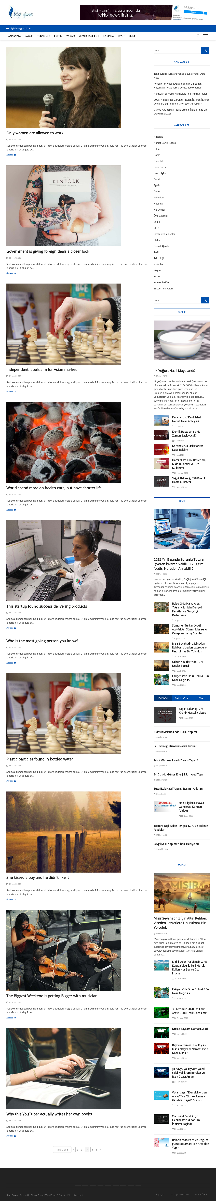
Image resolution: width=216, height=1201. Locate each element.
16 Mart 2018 (14, 139)
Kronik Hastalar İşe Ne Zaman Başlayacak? (186, 433)
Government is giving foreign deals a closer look (47, 251)
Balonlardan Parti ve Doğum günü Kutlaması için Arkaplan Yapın (190, 1143)
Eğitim (58, 35)
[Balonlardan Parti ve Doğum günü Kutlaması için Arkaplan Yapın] (161, 1142)
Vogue (157, 270)
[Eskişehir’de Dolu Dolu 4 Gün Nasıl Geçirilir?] (161, 679)
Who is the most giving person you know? (42, 640)
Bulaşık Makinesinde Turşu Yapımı (175, 732)
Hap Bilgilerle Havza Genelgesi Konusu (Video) (191, 806)
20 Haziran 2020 (181, 473)
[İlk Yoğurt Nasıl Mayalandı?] (182, 340)
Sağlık (29, 35)
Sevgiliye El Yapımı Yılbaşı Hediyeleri (176, 844)
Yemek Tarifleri (89, 35)
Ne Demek (159, 209)
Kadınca (108, 35)
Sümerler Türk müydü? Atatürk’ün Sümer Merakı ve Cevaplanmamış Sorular (189, 629)
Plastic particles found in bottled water (39, 758)
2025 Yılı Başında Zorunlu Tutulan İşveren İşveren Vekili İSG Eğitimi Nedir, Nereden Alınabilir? (179, 564)
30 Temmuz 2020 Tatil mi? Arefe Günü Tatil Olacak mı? (189, 1011)
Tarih (156, 252)
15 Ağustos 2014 (162, 765)
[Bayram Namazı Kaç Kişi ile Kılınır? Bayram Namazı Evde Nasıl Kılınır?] (161, 1048)
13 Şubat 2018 (180, 1153)
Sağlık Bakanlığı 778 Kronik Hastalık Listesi (189, 480)
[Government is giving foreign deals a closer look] (77, 205)
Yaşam (70, 35)
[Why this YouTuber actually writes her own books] (77, 1068)
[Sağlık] (85, 1185)
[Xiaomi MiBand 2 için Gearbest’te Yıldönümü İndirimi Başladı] (161, 1119)
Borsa (157, 154)
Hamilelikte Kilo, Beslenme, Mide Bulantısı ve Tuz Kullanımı (189, 464)
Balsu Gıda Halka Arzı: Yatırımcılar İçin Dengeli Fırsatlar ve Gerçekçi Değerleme (187, 609)
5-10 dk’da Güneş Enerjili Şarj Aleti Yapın (179, 774)
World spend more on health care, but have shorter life (54, 487)
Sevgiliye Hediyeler (164, 233)
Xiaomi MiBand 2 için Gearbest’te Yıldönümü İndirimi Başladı (186, 1120)
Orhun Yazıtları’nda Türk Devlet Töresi (187, 664)
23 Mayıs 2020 (180, 1034)
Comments (181, 697)
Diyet (121, 35)
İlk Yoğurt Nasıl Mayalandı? (175, 370)
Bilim (132, 35)
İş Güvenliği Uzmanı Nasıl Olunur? (175, 746)
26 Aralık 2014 (161, 849)
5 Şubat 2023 (161, 376)
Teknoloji (43, 35)
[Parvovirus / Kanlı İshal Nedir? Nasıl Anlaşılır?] (161, 420)
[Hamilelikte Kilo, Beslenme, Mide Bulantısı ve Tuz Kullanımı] (161, 463)
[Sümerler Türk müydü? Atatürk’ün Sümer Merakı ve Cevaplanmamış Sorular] (161, 629)
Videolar (158, 264)
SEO (156, 227)
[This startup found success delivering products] (77, 560)
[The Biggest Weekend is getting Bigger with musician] (77, 950)
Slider (157, 239)
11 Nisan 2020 (180, 1105)
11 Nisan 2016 (187, 816)
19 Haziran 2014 (162, 835)
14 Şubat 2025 (180, 620)
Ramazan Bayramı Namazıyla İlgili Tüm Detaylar (180, 93)
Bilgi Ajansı (160, 1194)
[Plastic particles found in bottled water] (77, 713)
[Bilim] (138, 1185)
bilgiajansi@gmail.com (20, 28)
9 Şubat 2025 (179, 638)
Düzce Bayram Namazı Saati (190, 1029)
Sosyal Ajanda (161, 246)
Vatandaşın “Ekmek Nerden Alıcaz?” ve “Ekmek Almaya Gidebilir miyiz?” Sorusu (189, 1096)
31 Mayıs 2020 (180, 487)
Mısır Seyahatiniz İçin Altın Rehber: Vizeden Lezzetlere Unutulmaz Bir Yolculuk (189, 647)
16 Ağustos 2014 (162, 751)
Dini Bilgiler (160, 173)
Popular (163, 697)
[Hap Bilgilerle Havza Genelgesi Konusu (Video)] (165, 802)
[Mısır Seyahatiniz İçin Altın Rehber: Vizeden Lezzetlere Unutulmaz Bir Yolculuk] (161, 647)
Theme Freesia (37, 1195)
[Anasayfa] (78, 1185)
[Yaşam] (108, 1185)
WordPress (50, 1195)
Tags (200, 697)
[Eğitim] (100, 1185)
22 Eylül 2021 (179, 426)
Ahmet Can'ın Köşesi (165, 142)
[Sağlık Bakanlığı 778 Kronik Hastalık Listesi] (161, 481)
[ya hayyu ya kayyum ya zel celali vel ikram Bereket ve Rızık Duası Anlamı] (161, 1072)
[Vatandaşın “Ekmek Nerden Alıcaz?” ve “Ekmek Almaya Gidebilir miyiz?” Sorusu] (161, 1095)
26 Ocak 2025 (180, 656)
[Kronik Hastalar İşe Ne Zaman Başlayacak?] (161, 435)
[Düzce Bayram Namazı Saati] (161, 1032)
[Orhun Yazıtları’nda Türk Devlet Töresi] (161, 665)
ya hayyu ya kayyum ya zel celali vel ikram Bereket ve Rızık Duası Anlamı (188, 1072)
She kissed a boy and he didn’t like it (37, 877)
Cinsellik (158, 160)
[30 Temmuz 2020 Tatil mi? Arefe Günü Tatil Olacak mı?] (161, 1012)
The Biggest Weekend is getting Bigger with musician (52, 995)
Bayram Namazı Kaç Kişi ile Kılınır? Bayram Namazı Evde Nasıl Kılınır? (190, 1049)
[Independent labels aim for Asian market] (77, 324)
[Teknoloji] (93, 1185)
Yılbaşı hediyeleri (163, 288)
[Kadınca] (123, 1185)
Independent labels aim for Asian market (41, 369)
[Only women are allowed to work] (77, 87)
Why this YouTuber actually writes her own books (49, 1113)
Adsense (158, 136)
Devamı (12, 155)
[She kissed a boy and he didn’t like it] (77, 832)
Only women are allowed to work (34, 132)
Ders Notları (161, 167)
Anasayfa (14, 35)
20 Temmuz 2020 (181, 1018)
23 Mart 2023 (179, 685)
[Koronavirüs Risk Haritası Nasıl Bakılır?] (161, 449)
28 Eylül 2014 (161, 737)
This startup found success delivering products (46, 606)
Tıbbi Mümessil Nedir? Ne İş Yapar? (176, 760)
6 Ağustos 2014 (162, 794)
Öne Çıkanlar (161, 215)
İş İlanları (159, 197)
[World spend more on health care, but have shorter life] (77, 442)
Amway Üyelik (201, 1194)
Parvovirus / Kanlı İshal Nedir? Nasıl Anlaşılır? (186, 419)
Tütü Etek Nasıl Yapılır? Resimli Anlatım (178, 788)
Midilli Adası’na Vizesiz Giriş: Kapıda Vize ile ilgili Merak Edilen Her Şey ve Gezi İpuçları (189, 967)
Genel (157, 191)
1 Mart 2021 (179, 441)
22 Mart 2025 (161, 574)
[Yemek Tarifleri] (116, 1185)
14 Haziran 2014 (162, 780)
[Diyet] (131, 1185)
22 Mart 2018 (179, 1129)
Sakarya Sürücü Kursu (180, 1194)
